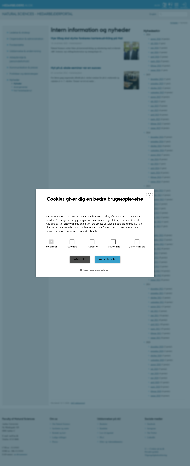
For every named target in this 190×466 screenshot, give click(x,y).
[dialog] (95, 233)
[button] (95, 270)
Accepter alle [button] (107, 259)
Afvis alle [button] (80, 259)
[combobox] (149, 194)
